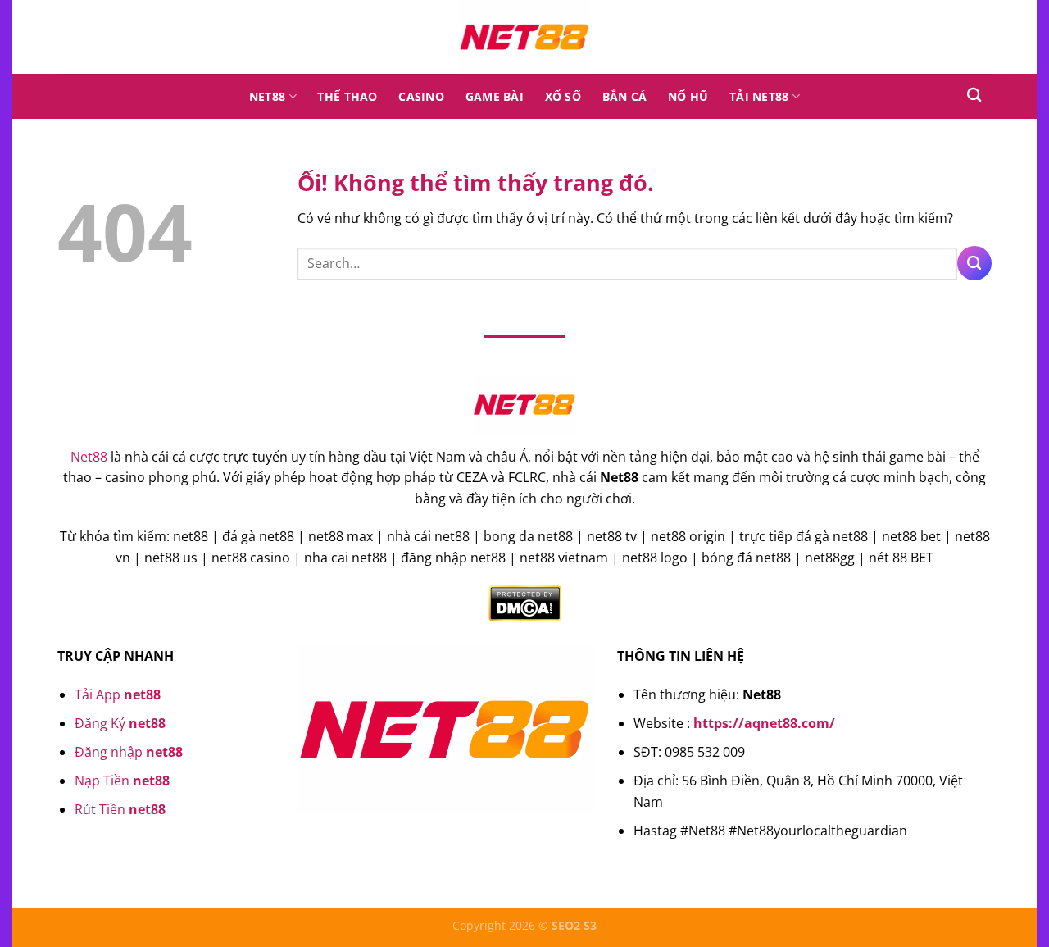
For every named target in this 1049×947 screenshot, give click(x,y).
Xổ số (563, 96)
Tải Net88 (759, 96)
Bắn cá (624, 96)
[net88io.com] (524, 37)
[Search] (974, 95)
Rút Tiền (120, 809)
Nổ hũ (688, 96)
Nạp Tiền (122, 781)
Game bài (494, 96)
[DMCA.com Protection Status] (524, 603)
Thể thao (347, 96)
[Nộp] (974, 263)
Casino (421, 96)
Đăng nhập (129, 752)
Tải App (118, 694)
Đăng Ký (120, 723)
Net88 (267, 96)
